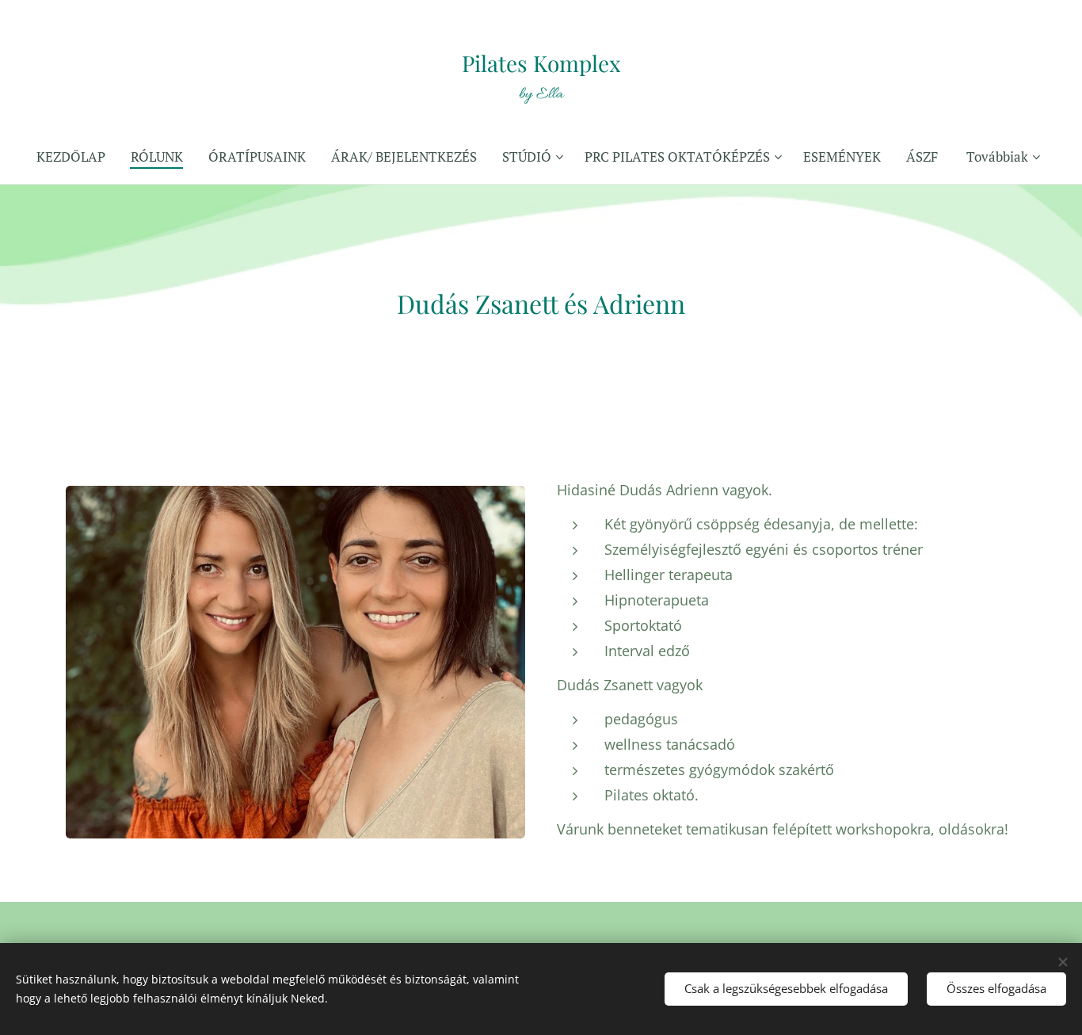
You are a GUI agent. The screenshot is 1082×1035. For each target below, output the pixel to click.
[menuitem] (77, 157)
